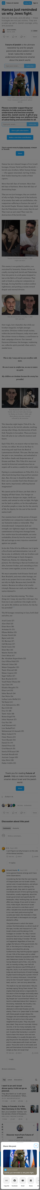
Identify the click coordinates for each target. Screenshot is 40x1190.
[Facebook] (14, 1180)
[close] (36, 1145)
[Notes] (30, 1180)
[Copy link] (6, 1180)
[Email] (22, 1180)
